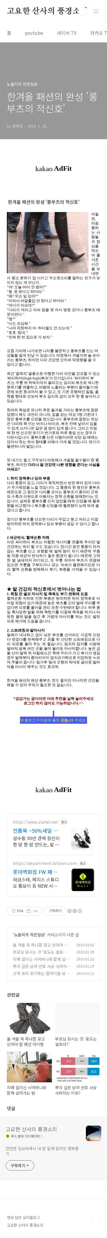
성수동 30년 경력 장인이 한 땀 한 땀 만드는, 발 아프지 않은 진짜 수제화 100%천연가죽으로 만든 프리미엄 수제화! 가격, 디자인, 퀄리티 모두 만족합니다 (36, 841)
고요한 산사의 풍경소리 (47, 11)
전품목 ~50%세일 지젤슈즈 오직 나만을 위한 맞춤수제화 (35, 830)
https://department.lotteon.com (45, 863)
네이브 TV (66, 32)
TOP (95, 1219)
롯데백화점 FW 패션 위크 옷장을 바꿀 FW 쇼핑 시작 (35, 871)
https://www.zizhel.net (35, 822)
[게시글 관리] (35, 911)
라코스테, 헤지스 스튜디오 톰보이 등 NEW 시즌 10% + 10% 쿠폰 (36, 882)
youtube (34, 32)
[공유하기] (28, 911)
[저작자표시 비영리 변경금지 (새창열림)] (74, 911)
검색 (83, 11)
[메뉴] (96, 11)
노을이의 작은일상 (29, 934)
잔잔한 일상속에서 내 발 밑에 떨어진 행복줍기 (42, 1151)
